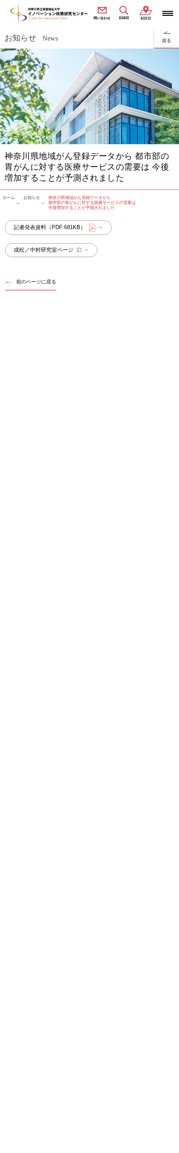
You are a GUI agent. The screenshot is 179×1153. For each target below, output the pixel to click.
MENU (168, 13)
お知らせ (31, 197)
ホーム (8, 197)
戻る (166, 40)
